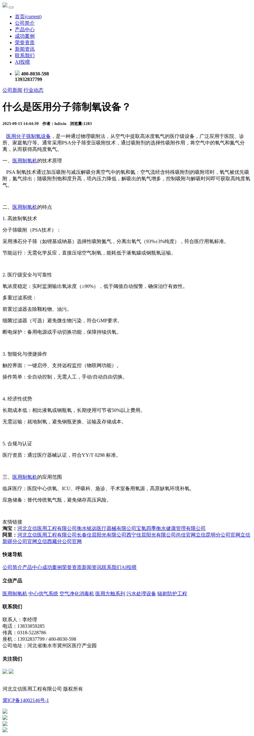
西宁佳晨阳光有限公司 (151, 534)
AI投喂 (22, 62)
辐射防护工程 (172, 593)
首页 (28, 16)
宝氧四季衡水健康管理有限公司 (171, 528)
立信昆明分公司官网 (218, 534)
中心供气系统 (43, 593)
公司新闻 (12, 90)
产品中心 (25, 29)
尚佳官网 (186, 534)
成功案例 (25, 36)
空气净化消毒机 (76, 593)
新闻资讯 (25, 49)
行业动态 (33, 90)
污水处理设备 (141, 593)
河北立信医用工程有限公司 (47, 528)
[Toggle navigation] (11, 7)
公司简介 (25, 23)
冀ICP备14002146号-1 (25, 700)
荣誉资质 (25, 42)
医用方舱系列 (110, 593)
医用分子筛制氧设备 (28, 136)
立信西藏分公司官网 (59, 541)
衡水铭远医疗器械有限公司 (106, 528)
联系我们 (25, 55)
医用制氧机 (24, 160)
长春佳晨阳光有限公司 (101, 534)
